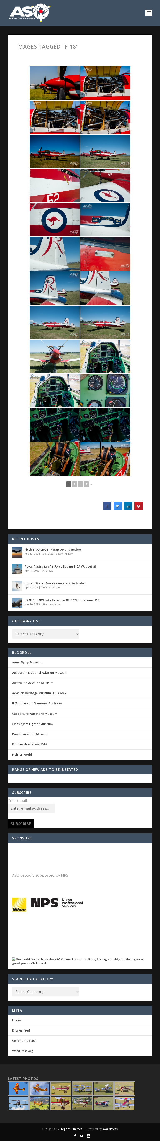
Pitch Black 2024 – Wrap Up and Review (53, 550)
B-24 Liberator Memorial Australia (37, 703)
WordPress (110, 1129)
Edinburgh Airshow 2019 (29, 744)
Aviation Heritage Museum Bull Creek (39, 693)
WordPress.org (22, 1051)
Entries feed (21, 1030)
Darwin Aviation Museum (30, 734)
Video (56, 587)
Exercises (47, 553)
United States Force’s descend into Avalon (55, 583)
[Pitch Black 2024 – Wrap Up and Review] (17, 552)
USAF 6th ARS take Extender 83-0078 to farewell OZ (62, 600)
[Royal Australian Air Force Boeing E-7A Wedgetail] (17, 569)
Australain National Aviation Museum (39, 673)
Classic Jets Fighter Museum (32, 724)
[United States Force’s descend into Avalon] (17, 586)
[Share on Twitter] (118, 509)
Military (69, 553)
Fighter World (22, 754)
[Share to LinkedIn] (128, 509)
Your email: (18, 800)
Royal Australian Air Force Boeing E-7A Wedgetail (60, 566)
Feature (59, 553)
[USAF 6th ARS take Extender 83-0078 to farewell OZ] (17, 603)
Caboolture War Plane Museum (34, 714)
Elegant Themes (71, 1129)
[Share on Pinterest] (138, 509)
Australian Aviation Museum (33, 683)
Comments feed (24, 1041)
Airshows (47, 570)
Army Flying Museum (27, 662)
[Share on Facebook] (107, 509)
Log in (16, 1020)
